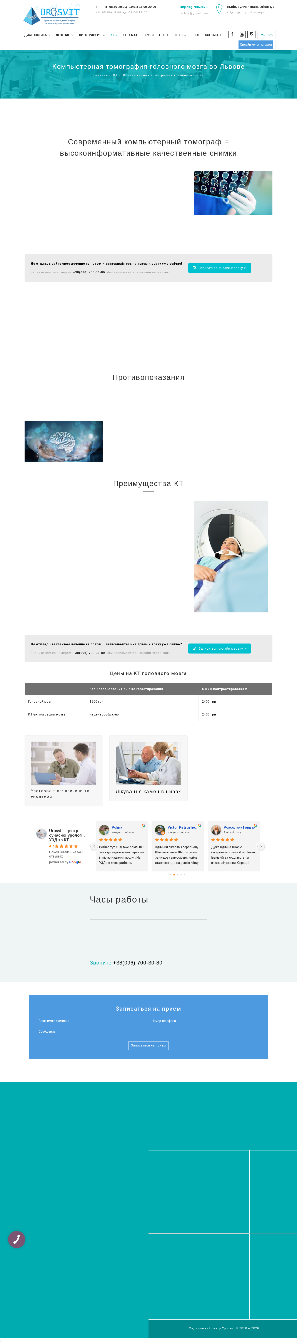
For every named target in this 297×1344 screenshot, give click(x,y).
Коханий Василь (126, 827)
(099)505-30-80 (224, 1120)
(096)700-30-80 (224, 1127)
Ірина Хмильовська (240, 827)
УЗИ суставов (269, 1262)
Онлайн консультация (256, 44)
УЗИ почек (266, 1291)
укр (262, 34)
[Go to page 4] (184, 874)
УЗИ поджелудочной (224, 1281)
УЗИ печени (267, 1266)
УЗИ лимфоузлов (272, 1287)
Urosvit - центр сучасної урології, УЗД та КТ (67, 835)
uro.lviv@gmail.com (174, 1189)
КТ (115, 75)
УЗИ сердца (166, 1263)
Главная (100, 75)
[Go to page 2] (178, 875)
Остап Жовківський (184, 827)
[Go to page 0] (170, 874)
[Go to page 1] (174, 874)
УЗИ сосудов (167, 1268)
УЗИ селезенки (220, 1285)
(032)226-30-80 (224, 1107)
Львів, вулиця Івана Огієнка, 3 (251, 6)
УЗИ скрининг (269, 1258)
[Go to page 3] (181, 874)
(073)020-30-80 (224, 1114)
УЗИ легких (166, 1259)
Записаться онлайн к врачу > (222, 268)
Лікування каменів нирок (148, 791)
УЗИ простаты (168, 1297)
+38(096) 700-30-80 (193, 7)
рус (271, 34)
